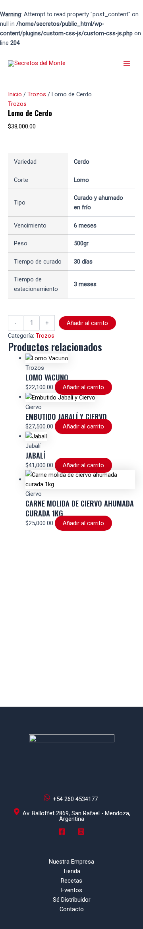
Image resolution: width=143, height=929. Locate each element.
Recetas (71, 880)
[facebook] (63, 834)
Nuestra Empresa (71, 861)
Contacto (72, 909)
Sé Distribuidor (72, 899)
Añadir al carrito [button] (83, 387)
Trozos (36, 94)
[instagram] (82, 834)
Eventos (71, 890)
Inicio (15, 94)
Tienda (71, 871)
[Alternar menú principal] (126, 63)
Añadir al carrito (87, 323)
